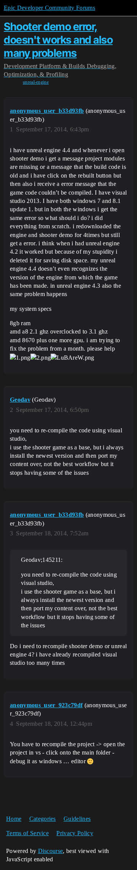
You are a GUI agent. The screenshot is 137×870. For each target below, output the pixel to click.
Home (13, 818)
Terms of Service (27, 833)
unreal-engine (36, 82)
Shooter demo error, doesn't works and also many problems (58, 39)
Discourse (50, 851)
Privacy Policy (74, 833)
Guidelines (77, 818)
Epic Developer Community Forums (49, 8)
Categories (42, 818)
